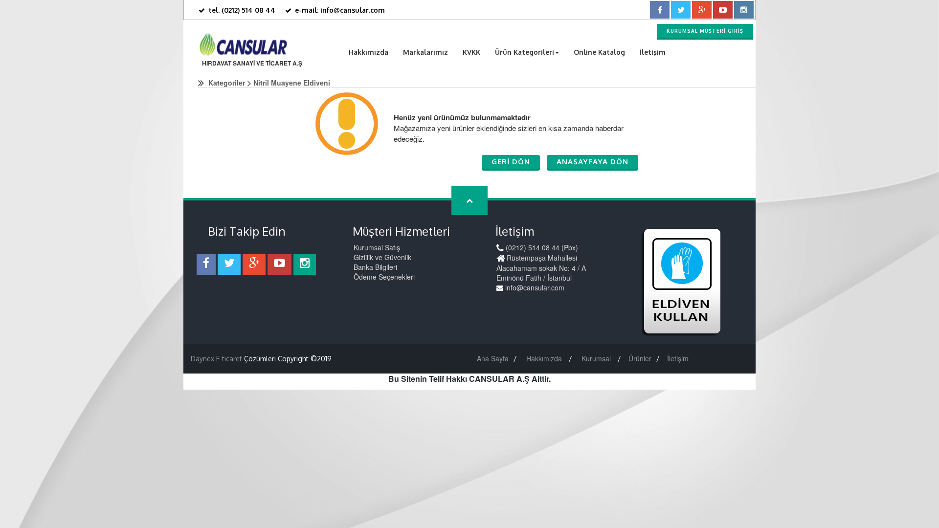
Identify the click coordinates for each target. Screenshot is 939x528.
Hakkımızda (368, 52)
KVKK (471, 52)
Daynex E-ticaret (216, 358)
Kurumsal (597, 358)
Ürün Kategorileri (524, 52)
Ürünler (639, 358)
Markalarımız (425, 52)
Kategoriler (226, 83)
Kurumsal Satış (377, 247)
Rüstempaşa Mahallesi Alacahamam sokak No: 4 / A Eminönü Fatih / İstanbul (541, 268)
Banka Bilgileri (375, 267)
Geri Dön (511, 161)
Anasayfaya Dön (592, 161)
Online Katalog (599, 52)
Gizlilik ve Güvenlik (382, 257)
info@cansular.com (533, 287)
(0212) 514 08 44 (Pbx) (541, 247)
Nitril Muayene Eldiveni (291, 83)
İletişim (653, 52)
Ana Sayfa (493, 358)
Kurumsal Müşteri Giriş (705, 31)
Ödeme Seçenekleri (384, 277)
